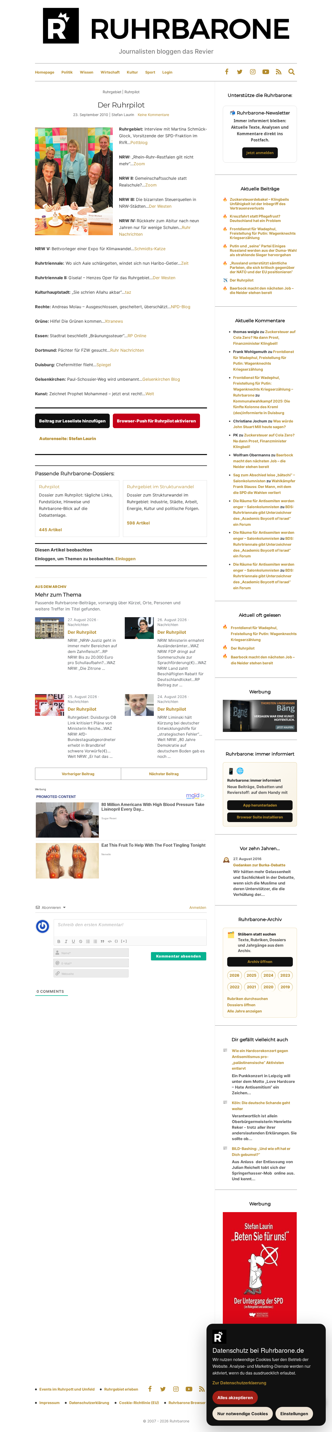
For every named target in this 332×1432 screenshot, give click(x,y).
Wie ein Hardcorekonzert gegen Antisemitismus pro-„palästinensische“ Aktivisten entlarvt (260, 1059)
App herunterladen (260, 805)
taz (128, 292)
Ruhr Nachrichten (127, 350)
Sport (150, 72)
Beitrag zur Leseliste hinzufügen (72, 420)
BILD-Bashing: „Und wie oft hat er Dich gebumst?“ (261, 1151)
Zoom (139, 163)
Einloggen (125, 558)
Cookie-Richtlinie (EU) (139, 1402)
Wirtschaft (110, 72)
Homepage (44, 72)
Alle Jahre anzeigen (244, 1011)
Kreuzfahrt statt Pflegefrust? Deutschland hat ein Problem (255, 218)
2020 (268, 987)
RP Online (137, 335)
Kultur (132, 72)
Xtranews (114, 321)
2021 (251, 987)
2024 (268, 975)
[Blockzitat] (102, 941)
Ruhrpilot (49, 486)
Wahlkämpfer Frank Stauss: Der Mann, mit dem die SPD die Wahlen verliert (264, 487)
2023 (285, 975)
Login (167, 72)
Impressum (49, 1402)
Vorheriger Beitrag (78, 774)
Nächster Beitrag (164, 774)
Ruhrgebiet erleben (121, 1389)
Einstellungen (294, 1413)
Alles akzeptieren (235, 1397)
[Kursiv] (66, 941)
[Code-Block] (109, 941)
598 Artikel (138, 523)
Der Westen (160, 206)
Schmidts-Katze (149, 248)
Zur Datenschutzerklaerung (239, 1383)
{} (116, 941)
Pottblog (139, 142)
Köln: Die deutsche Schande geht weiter (261, 1105)
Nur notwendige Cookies (242, 1413)
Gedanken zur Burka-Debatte (259, 865)
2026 (234, 975)
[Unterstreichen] (73, 941)
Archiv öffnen (259, 961)
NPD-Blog (180, 306)
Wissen (86, 72)
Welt (150, 393)
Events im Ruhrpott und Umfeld (67, 1389)
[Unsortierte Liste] (95, 941)
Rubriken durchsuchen (247, 998)
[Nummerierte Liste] (88, 941)
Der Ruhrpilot (82, 632)
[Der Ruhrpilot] (49, 628)
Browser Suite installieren (260, 817)
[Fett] (59, 941)
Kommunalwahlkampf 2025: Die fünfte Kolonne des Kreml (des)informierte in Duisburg (261, 407)
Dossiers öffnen (241, 1005)
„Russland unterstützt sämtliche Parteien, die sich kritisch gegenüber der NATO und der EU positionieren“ (262, 267)
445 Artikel (50, 529)
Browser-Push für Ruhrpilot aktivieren (156, 420)
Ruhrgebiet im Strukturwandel (160, 486)
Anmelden (197, 907)
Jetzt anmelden (260, 152)
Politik (67, 72)
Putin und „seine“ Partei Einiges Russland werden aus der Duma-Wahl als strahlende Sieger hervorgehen (263, 250)
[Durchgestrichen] (80, 941)
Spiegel (103, 364)
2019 (285, 987)
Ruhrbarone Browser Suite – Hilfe (198, 1402)
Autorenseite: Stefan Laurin (67, 438)
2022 (234, 987)
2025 (251, 975)
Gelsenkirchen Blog (161, 379)
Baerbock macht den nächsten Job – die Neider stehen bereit (262, 290)
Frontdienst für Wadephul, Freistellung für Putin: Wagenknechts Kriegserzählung (263, 233)
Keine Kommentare (153, 114)
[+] (124, 941)
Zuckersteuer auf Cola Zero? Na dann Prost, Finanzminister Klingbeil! (264, 337)
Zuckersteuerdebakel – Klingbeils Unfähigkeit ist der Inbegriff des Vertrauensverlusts (259, 203)
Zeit (185, 263)
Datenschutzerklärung (89, 1402)
